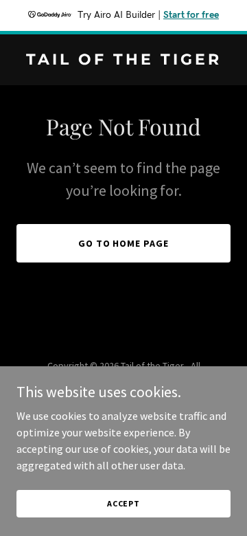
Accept (123, 503)
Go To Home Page (123, 243)
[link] (123, 60)
